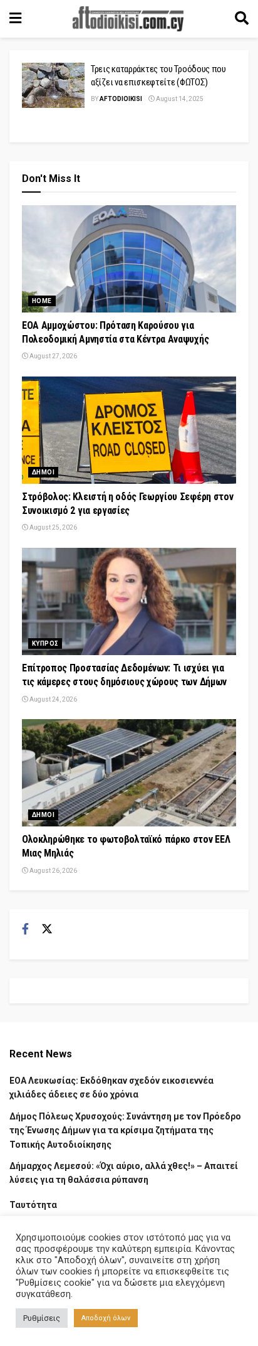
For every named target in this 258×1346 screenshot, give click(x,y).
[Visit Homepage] (128, 18)
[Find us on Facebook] (25, 929)
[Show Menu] (15, 19)
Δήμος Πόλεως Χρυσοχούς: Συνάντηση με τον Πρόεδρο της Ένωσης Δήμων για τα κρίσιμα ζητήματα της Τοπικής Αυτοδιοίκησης (125, 1130)
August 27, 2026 (52, 356)
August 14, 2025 (179, 98)
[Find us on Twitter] (47, 929)
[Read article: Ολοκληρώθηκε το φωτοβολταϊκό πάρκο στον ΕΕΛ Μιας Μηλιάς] (129, 772)
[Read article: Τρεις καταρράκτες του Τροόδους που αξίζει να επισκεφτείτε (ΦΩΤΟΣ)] (53, 85)
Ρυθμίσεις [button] (41, 1318)
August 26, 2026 (52, 870)
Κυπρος (45, 643)
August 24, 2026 (52, 699)
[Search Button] (242, 19)
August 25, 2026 (52, 527)
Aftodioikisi (121, 98)
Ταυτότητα (33, 1205)
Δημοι (43, 472)
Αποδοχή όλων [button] (105, 1318)
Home (42, 300)
